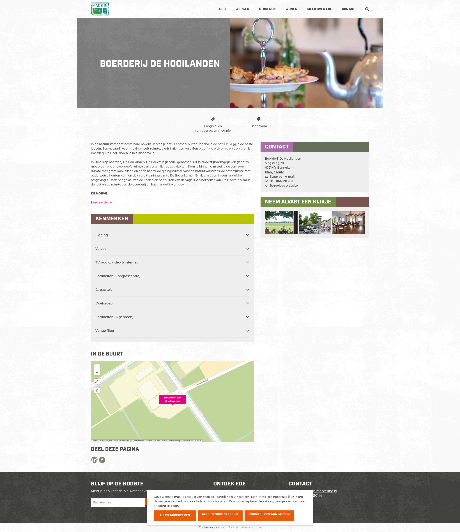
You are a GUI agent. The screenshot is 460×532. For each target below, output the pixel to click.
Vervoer (101, 249)
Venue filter (104, 331)
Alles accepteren (174, 515)
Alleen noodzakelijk (220, 514)
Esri (110, 441)
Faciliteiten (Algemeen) (114, 317)
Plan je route (274, 172)
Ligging (101, 235)
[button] (172, 401)
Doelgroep (103, 303)
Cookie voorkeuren (212, 527)
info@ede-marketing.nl (318, 491)
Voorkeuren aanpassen (269, 514)
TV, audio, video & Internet (116, 262)
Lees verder (100, 202)
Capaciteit (103, 290)
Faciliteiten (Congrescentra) (117, 276)
